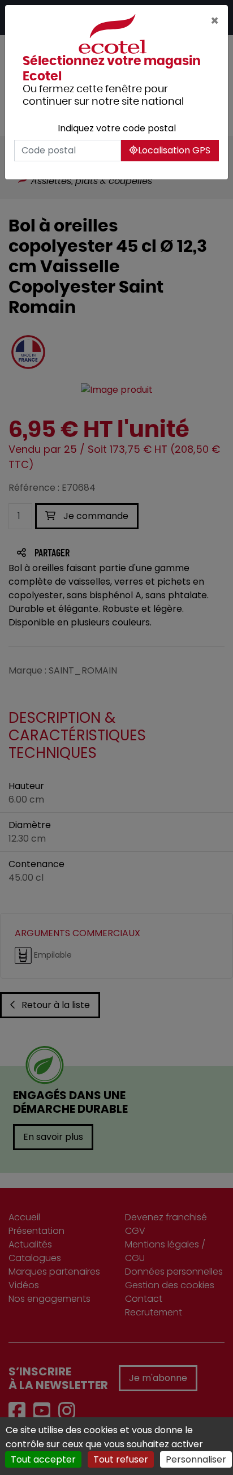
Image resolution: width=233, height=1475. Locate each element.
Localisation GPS (174, 150)
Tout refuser (120, 1459)
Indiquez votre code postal (117, 128)
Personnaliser (196, 1459)
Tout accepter (43, 1459)
